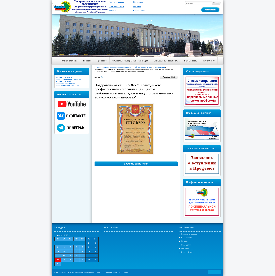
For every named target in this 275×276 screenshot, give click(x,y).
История (112, 11)
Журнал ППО (209, 61)
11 (64, 251)
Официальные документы (166, 61)
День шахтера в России (65, 84)
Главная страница (116, 2)
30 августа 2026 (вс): (64, 82)
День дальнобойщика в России (68, 80)
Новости (87, 61)
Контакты (137, 6)
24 (58, 260)
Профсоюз (102, 61)
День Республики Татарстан (67, 86)
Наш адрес (138, 2)
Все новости (186, 238)
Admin (103, 77)
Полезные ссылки (116, 6)
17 (58, 256)
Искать (216, 3)
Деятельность (190, 61)
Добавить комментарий (136, 164)
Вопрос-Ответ (139, 11)
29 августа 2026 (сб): (64, 78)
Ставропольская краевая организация (130, 61)
